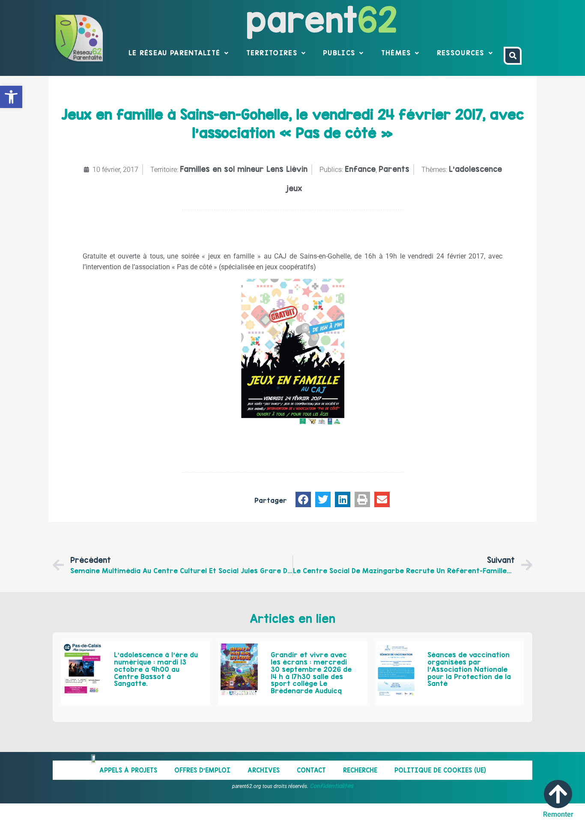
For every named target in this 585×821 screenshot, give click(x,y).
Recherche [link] (360, 770)
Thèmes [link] (396, 53)
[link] (11, 97)
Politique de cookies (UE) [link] (440, 770)
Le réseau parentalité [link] (174, 53)
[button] (303, 499)
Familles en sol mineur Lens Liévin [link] (243, 169)
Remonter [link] (558, 814)
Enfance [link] (360, 169)
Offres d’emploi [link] (202, 770)
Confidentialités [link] (331, 785)
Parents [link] (394, 169)
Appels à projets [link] (128, 770)
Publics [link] (339, 53)
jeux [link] (294, 188)
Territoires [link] (271, 53)
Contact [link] (311, 770)
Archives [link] (264, 770)
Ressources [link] (460, 53)
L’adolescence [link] (475, 169)
